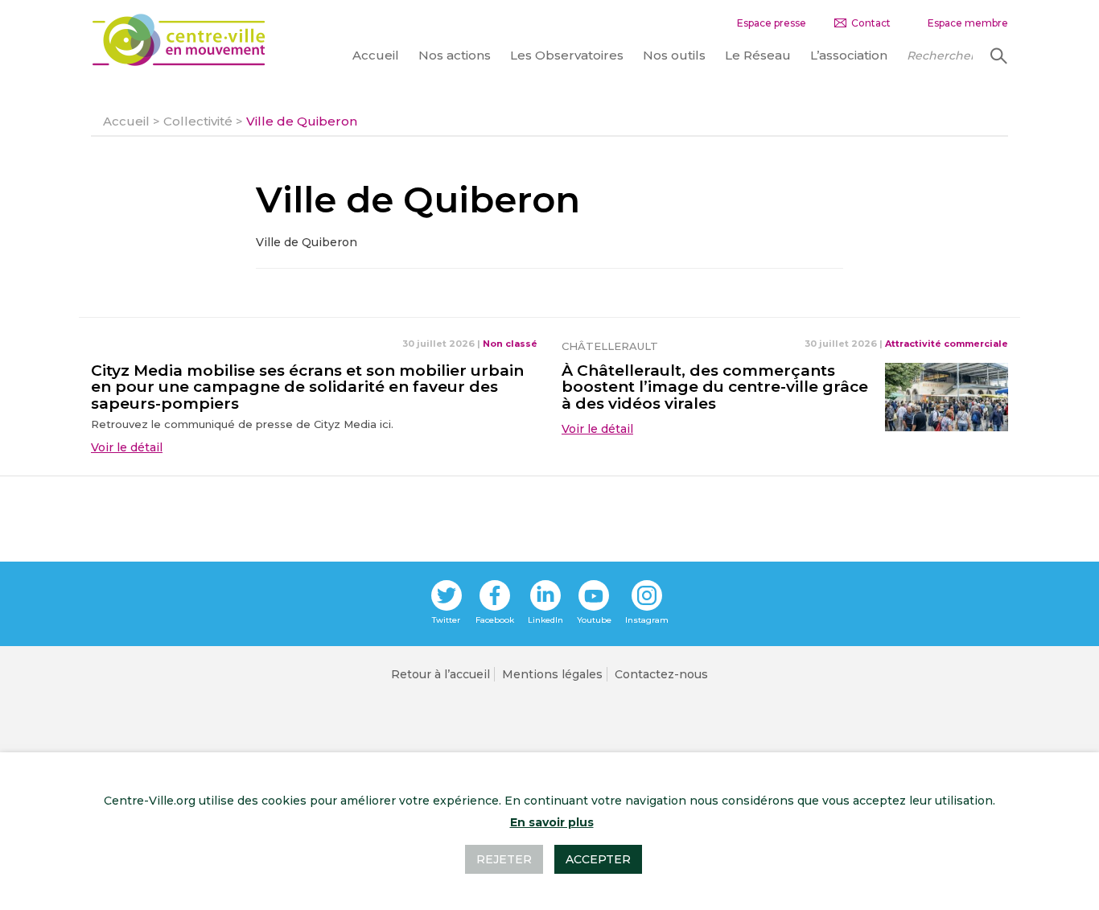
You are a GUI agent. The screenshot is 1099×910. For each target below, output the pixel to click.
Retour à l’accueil (440, 674)
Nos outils (674, 55)
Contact (871, 23)
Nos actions (454, 55)
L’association (848, 55)
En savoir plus (552, 822)
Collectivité (198, 121)
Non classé (510, 343)
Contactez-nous (661, 674)
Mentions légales (552, 674)
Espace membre (968, 23)
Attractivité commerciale (946, 343)
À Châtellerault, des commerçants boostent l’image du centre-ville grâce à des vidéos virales (715, 387)
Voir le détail (127, 447)
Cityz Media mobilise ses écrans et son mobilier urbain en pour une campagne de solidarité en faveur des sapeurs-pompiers (307, 387)
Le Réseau (758, 55)
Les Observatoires (567, 55)
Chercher (997, 55)
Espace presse (771, 23)
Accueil (375, 55)
